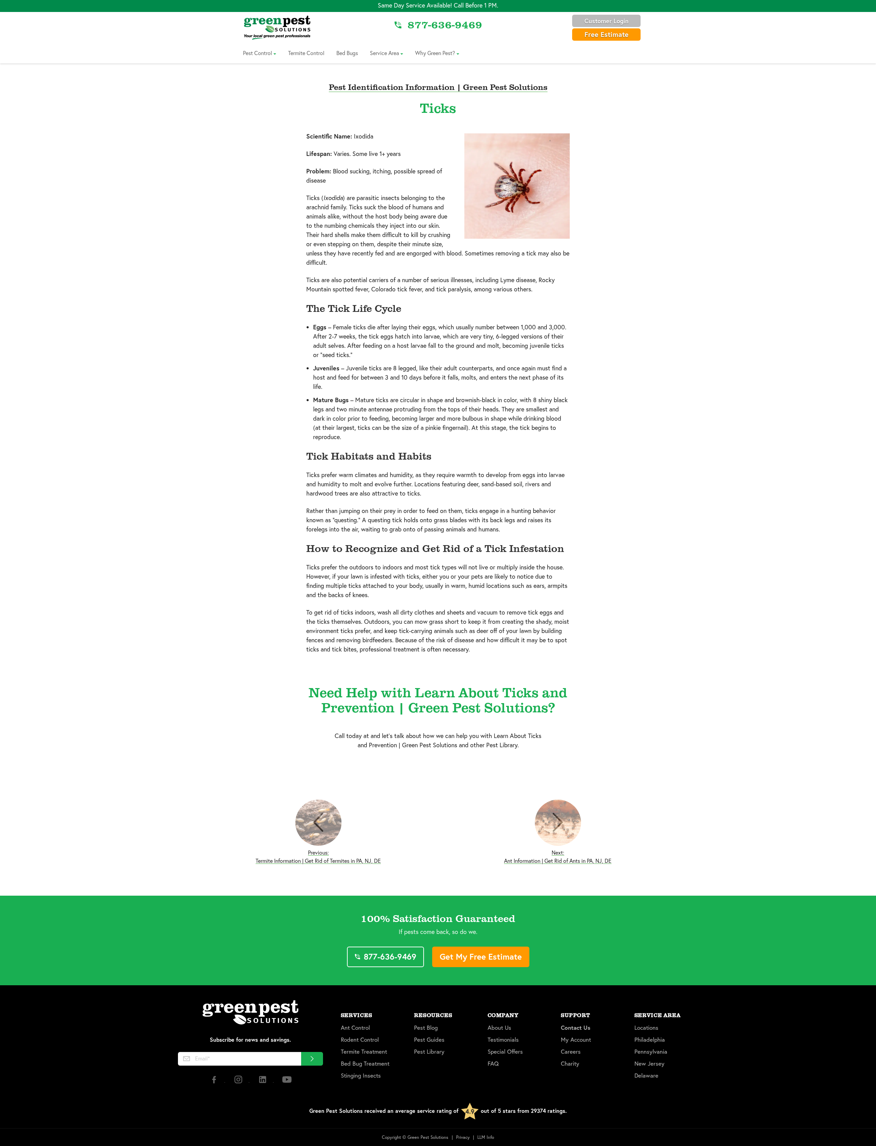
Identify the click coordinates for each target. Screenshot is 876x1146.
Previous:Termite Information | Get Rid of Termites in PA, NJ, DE (318, 856)
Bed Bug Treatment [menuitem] (365, 1063)
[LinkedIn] (263, 1082)
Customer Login (606, 21)
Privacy (463, 1137)
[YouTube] (287, 1082)
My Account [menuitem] (576, 1039)
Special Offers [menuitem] (505, 1051)
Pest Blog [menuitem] (426, 1027)
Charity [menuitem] (570, 1063)
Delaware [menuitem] (646, 1075)
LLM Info (485, 1137)
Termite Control (306, 52)
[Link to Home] (277, 27)
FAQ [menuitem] (493, 1063)
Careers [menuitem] (571, 1051)
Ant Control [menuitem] (355, 1027)
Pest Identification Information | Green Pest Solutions (438, 86)
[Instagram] (239, 1082)
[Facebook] (214, 1082)
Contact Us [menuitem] (575, 1027)
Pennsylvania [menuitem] (650, 1051)
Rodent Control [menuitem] (360, 1039)
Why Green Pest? (435, 52)
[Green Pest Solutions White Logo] (250, 1013)
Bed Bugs (347, 52)
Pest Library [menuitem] (429, 1051)
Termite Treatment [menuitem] (364, 1051)
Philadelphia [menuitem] (649, 1039)
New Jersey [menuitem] (649, 1063)
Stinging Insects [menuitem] (361, 1075)
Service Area (384, 52)
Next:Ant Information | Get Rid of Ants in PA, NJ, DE (557, 856)
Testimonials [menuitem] (503, 1039)
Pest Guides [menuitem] (429, 1039)
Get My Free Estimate (481, 956)
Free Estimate (606, 34)
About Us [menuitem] (499, 1027)
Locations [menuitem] (646, 1027)
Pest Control (257, 52)
